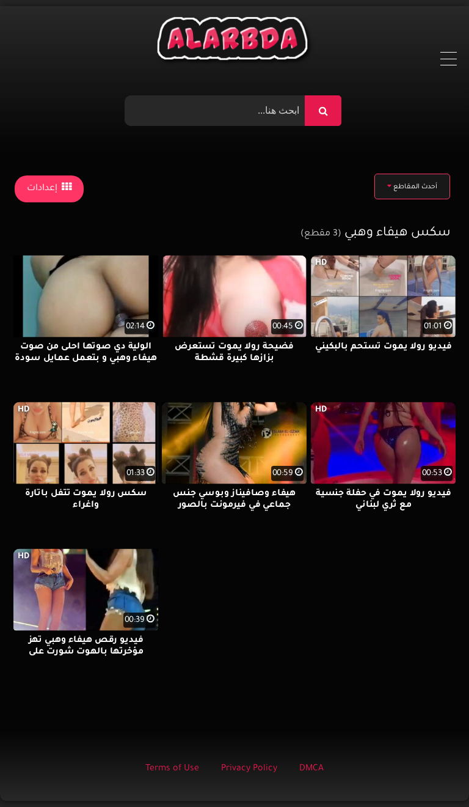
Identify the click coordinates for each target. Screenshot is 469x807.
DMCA (311, 769)
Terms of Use (172, 769)
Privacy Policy (249, 769)
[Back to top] (430, 771)
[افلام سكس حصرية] (235, 41)
